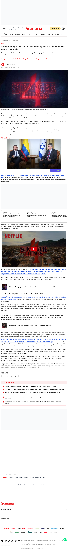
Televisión (15, 40)
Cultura (9, 40)
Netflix (3, 376)
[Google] (2, 541)
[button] (34, 249)
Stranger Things (12, 376)
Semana (3, 40)
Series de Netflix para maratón (27, 376)
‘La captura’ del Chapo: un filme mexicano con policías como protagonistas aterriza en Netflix (37, 215)
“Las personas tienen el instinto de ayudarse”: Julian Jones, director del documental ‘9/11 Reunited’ (11, 215)
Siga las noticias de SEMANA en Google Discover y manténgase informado (25, 59)
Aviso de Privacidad (7, 545)
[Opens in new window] (6, 541)
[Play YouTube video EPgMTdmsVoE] (34, 249)
